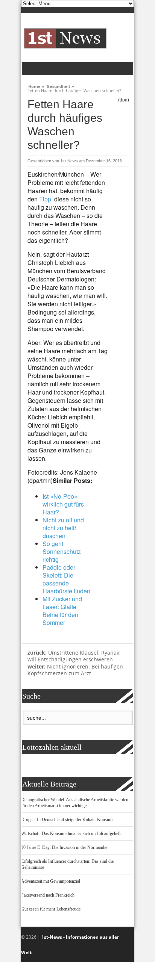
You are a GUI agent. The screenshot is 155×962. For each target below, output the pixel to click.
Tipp (45, 199)
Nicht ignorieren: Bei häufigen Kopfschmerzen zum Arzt (75, 670)
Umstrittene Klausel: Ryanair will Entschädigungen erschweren (73, 656)
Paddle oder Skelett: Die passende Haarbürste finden (66, 579)
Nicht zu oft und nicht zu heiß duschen (63, 528)
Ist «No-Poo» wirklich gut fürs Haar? (63, 504)
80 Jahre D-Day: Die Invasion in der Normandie (64, 847)
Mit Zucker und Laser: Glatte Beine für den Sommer (62, 610)
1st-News (69, 161)
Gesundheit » (60, 85)
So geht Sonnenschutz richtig (62, 551)
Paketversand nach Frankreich (47, 895)
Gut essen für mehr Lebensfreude (51, 909)
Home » (36, 85)
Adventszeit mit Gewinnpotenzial (50, 881)
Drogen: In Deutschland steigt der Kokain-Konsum (66, 819)
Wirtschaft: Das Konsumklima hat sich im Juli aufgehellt (71, 833)
